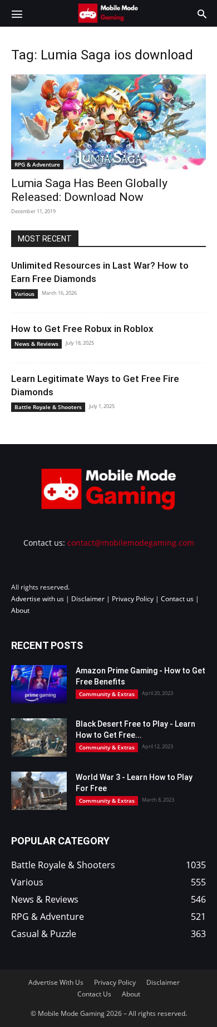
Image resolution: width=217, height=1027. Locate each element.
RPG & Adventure (37, 164)
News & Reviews (36, 344)
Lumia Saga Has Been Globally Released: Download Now (89, 190)
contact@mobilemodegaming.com (130, 542)
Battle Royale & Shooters (48, 407)
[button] (16, 13)
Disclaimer (88, 598)
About (20, 610)
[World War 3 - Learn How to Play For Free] (39, 791)
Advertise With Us (55, 982)
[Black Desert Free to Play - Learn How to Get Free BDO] (39, 737)
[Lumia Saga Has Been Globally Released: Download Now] (108, 121)
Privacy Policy (133, 598)
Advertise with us (37, 598)
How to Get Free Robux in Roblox (82, 328)
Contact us (177, 598)
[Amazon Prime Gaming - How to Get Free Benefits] (39, 684)
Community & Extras (107, 694)
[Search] (202, 13)
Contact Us (94, 994)
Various (24, 294)
